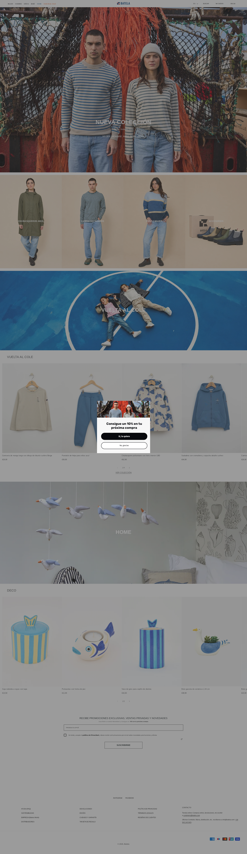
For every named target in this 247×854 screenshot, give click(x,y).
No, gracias (124, 445)
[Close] (147, 404)
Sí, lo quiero (124, 436)
